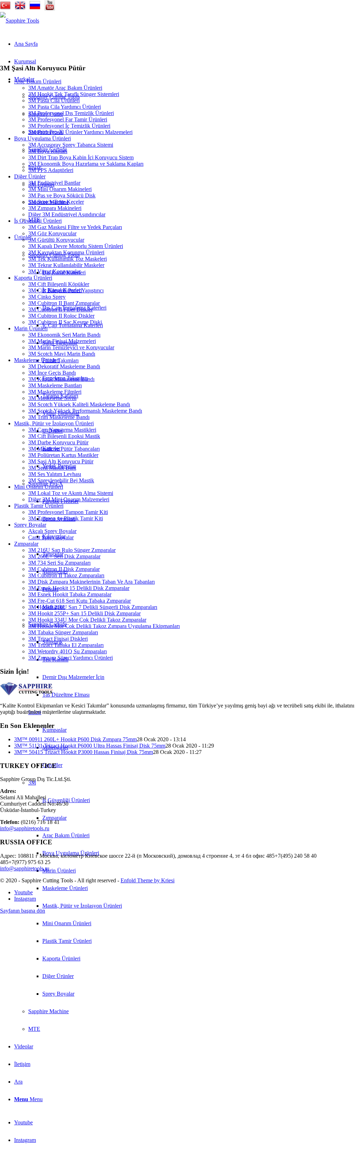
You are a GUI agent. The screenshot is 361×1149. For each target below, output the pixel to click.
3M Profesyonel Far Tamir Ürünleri (67, 119)
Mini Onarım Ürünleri (38, 487)
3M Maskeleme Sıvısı (52, 398)
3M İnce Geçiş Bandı (52, 373)
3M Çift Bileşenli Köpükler (58, 284)
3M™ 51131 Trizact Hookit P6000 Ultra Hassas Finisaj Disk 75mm (89, 746)
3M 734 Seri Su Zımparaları (59, 563)
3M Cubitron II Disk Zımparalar (64, 569)
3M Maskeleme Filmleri (54, 392)
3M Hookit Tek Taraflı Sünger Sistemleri (73, 94)
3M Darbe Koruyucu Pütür (58, 442)
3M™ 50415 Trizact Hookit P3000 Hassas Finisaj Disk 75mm (83, 752)
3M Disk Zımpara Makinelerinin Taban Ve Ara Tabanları (91, 582)
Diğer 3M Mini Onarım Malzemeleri (68, 499)
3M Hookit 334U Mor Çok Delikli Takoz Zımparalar (87, 620)
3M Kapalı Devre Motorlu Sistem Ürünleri (75, 246)
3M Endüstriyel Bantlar (54, 183)
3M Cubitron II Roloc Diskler (61, 316)
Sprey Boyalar (30, 525)
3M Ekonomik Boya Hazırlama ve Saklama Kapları (85, 164)
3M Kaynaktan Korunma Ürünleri (66, 252)
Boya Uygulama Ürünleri (42, 138)
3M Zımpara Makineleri (54, 208)
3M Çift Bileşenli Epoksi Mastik (64, 436)
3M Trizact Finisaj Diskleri (58, 639)
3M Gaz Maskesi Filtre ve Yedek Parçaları (75, 227)
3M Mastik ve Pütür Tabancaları (64, 449)
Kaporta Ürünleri (33, 278)
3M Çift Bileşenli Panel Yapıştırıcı (66, 290)
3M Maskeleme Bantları (55, 385)
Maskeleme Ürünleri (37, 360)
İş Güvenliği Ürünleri (38, 221)
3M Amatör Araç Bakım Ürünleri (65, 88)
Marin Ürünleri (31, 328)
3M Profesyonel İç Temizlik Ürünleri (69, 126)
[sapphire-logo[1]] (19, 21)
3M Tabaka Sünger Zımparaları (63, 632)
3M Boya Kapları (47, 151)
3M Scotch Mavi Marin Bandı (61, 354)
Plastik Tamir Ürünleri (38, 506)
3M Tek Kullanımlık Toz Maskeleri (67, 259)
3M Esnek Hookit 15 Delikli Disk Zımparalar (78, 588)
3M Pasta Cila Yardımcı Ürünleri (64, 107)
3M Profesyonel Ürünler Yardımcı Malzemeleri (80, 132)
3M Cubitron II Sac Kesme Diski (65, 322)
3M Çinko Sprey (47, 297)
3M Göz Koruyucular (52, 233)
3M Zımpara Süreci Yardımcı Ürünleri (70, 658)
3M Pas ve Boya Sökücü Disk (62, 195)
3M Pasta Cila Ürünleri (54, 100)
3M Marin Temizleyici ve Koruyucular (71, 347)
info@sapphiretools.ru (24, 828)
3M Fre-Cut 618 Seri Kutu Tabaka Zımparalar (79, 601)
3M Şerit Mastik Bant (52, 468)
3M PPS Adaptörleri (50, 170)
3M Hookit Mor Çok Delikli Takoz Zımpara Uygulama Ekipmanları (104, 626)
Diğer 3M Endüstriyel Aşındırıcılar (66, 214)
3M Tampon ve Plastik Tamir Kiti (65, 518)
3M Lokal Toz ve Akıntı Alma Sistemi (70, 493)
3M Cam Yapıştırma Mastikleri (62, 430)
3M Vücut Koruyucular (54, 271)
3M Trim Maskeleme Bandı (59, 417)
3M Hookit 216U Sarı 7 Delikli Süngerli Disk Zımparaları (92, 607)
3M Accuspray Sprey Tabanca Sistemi (70, 145)
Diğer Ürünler (29, 176)
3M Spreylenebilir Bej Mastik (61, 480)
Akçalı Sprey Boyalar (52, 531)
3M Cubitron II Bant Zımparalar (64, 303)
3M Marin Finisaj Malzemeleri (62, 341)
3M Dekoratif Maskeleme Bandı (64, 366)
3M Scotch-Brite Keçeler (56, 202)
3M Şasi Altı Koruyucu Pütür (60, 461)
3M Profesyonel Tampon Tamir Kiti (68, 512)
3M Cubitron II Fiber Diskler (60, 309)
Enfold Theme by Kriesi (148, 880)
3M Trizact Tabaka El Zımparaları (66, 645)
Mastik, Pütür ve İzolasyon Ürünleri (54, 423)
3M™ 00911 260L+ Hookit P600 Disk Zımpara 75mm (75, 739)
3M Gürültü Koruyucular (56, 240)
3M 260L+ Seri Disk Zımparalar (64, 556)
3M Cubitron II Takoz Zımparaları (66, 575)
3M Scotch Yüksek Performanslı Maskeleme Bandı (85, 411)
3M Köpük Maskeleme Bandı (61, 379)
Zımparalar (26, 544)
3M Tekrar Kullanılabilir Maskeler (66, 265)
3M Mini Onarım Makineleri (60, 189)
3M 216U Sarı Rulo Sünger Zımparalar (72, 550)
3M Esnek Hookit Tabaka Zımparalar (69, 594)
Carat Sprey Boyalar (51, 537)
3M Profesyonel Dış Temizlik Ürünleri (71, 113)
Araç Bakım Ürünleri (37, 81)
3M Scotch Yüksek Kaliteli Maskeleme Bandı (79, 404)
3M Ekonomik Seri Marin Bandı (64, 335)
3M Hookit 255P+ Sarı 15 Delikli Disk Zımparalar (84, 613)
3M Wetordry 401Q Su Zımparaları (67, 651)
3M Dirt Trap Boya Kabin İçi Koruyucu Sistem (81, 157)
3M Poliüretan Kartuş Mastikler (63, 455)
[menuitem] (201, 906)
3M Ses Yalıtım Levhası (54, 474)
